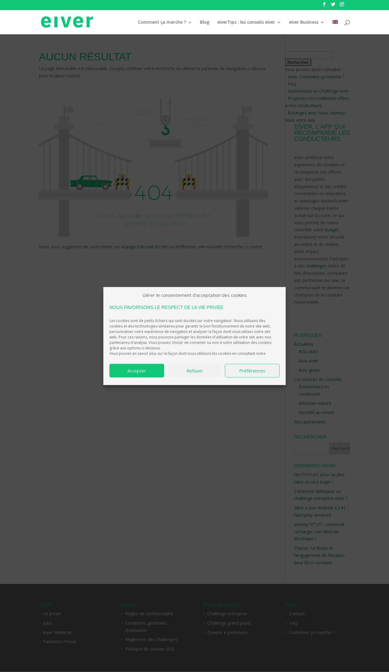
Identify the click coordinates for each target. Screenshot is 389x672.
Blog (204, 22)
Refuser (194, 371)
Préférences (252, 371)
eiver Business (303, 22)
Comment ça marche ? (162, 22)
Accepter (136, 371)
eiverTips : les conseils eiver (246, 22)
